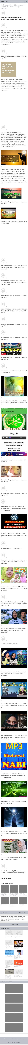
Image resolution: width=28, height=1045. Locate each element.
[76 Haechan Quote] (9, 988)
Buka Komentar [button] (14, 924)
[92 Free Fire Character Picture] (18, 971)
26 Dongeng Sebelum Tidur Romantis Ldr (4, 894)
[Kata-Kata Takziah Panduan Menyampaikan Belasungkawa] (18, 943)
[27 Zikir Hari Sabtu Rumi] (5, 900)
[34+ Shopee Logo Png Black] (18, 962)
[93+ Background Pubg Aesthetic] (18, 1027)
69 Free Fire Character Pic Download (8, 966)
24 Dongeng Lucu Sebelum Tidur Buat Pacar (9, 956)
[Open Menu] (24, 1)
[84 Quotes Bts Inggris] (18, 988)
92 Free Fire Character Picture (18, 976)
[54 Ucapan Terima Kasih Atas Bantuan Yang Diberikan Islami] (14, 889)
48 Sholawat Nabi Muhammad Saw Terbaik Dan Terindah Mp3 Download (14, 6)
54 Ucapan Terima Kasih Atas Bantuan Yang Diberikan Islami (14, 895)
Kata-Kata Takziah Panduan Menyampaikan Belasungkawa (18, 949)
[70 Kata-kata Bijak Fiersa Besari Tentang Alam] (18, 998)
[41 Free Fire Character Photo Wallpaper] (9, 942)
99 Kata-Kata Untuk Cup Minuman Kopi (13, 905)
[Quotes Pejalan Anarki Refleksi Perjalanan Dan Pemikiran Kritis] (9, 971)
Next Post (4, 912)
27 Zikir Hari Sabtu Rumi (5, 905)
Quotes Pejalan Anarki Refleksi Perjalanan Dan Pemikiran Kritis (8, 977)
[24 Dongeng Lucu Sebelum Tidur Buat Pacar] (9, 952)
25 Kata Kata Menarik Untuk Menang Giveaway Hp (23, 895)
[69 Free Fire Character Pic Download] (9, 962)
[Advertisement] (14, 107)
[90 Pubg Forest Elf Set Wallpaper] (18, 1008)
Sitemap (22, 1038)
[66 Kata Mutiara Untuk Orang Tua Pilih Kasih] (9, 1008)
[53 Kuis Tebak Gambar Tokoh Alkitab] (23, 900)
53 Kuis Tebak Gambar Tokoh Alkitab (22, 905)
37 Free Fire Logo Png (18, 937)
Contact (11, 1038)
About (5, 1038)
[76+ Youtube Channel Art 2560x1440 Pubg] (9, 1017)
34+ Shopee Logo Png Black (18, 966)
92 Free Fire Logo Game (8, 937)
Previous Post (22, 912)
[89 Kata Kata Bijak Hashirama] (9, 1027)
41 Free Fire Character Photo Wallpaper (8, 946)
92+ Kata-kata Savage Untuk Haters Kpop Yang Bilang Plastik (18, 957)
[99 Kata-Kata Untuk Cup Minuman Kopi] (14, 900)
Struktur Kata (4, 1)
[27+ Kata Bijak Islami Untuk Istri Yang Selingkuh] (18, 1017)
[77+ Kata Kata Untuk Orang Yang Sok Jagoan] (9, 998)
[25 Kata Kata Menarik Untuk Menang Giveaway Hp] (23, 889)
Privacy (16, 1038)
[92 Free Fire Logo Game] (9, 932)
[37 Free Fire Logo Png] (18, 932)
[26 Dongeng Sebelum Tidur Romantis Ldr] (5, 889)
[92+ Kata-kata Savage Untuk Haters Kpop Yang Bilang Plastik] (18, 952)
